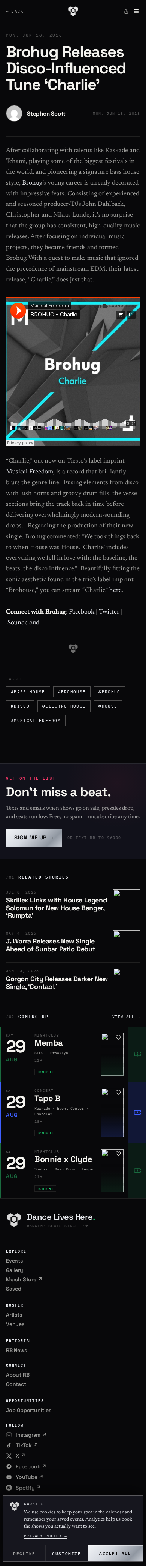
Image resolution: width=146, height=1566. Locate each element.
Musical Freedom (29, 472)
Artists (14, 1314)
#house (107, 706)
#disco (20, 706)
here (115, 590)
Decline (24, 1553)
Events (14, 1260)
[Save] (118, 1037)
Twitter (109, 612)
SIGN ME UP (34, 837)
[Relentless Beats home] (73, 11)
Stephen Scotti (47, 113)
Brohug (32, 183)
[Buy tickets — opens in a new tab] (137, 1054)
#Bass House (28, 691)
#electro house (64, 706)
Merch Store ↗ (24, 1279)
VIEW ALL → (126, 1016)
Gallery (14, 1270)
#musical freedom (36, 720)
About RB (17, 1374)
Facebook (81, 612)
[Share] (126, 11)
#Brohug (109, 691)
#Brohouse (72, 691)
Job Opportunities (28, 1410)
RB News (16, 1350)
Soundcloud (23, 623)
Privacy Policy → (45, 1536)
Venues (15, 1324)
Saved (13, 1288)
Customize (66, 1553)
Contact (16, 1384)
